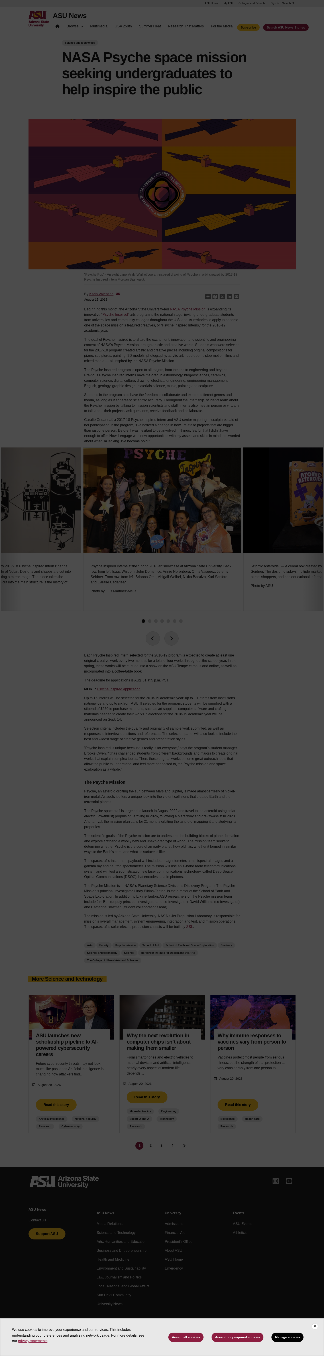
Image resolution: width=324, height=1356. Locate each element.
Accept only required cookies (237, 1337)
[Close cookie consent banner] (315, 1326)
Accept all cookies (186, 1337)
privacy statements (32, 1341)
